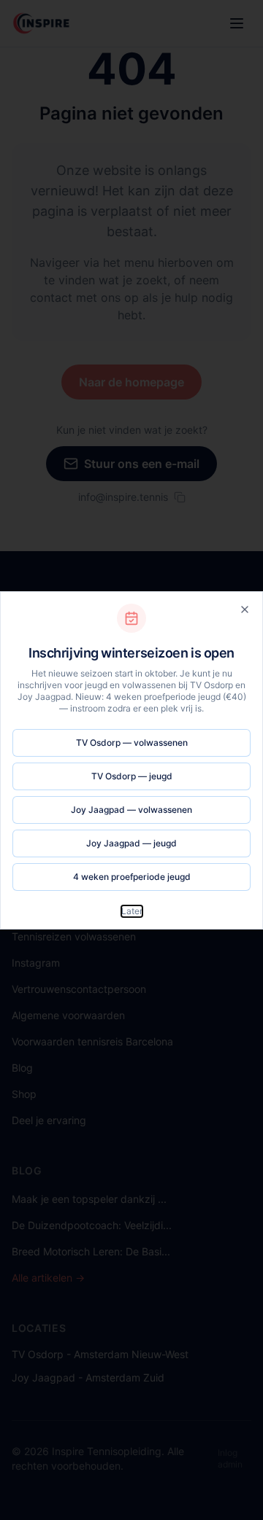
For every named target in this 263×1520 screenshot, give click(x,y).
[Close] (245, 609)
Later (131, 910)
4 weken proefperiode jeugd (132, 876)
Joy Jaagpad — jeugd (131, 843)
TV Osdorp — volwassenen (132, 742)
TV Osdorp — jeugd (131, 776)
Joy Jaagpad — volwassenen (131, 809)
